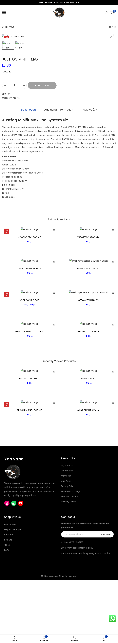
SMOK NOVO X (88, 378)
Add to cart (42, 85)
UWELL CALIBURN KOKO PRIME (29, 331)
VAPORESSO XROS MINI (88, 237)
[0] (112, 12)
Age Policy (66, 481)
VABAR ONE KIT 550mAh (29, 268)
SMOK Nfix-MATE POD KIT (29, 410)
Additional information (58, 109)
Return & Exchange (70, 491)
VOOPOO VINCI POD (29, 300)
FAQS (6, 550)
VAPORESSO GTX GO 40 (88, 331)
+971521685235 (76, 542)
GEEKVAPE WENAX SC (88, 300)
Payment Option (69, 496)
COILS (7, 545)
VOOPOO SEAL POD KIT (29, 237)
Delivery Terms (68, 501)
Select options (54, 230)
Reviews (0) (89, 109)
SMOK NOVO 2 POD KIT (88, 268)
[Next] (110, 36)
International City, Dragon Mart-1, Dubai (90, 553)
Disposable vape (12, 529)
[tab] (28, 110)
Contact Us (67, 475)
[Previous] (7, 36)
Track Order (67, 470)
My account (67, 465)
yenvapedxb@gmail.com (80, 547)
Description (28, 109)
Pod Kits (16, 97)
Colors (6, 71)
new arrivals (10, 524)
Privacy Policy (68, 486)
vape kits (8, 534)
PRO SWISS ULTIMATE (29, 378)
